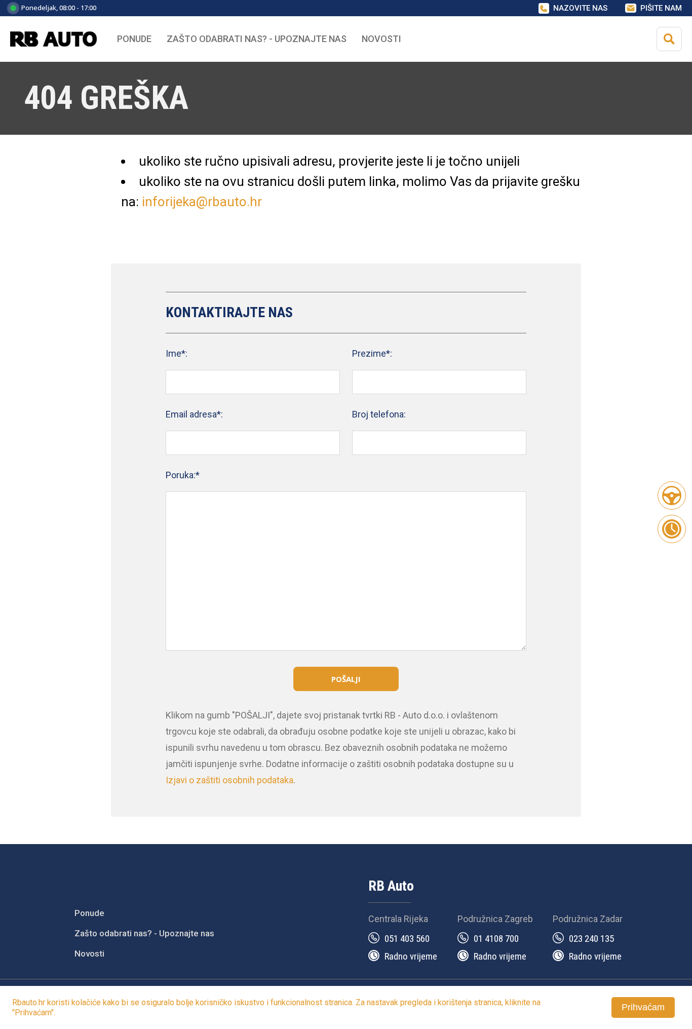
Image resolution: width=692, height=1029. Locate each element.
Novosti (381, 38)
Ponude (89, 913)
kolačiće (86, 1002)
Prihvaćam (643, 1007)
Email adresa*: (194, 414)
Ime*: (176, 353)
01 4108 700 (496, 938)
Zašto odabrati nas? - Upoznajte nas (144, 933)
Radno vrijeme (411, 956)
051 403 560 (407, 938)
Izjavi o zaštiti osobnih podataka (229, 780)
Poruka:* (183, 475)
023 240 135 (591, 938)
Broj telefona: (379, 414)
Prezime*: (372, 353)
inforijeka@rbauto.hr (202, 201)
